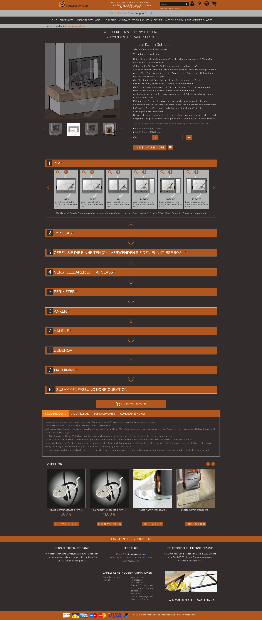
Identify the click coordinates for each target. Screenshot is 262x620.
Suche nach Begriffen (142, 596)
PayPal (106, 580)
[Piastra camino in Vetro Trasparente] (152, 488)
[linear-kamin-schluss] (55, 129)
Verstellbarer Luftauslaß (84, 272)
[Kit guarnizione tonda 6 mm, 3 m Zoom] (66, 488)
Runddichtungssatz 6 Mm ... (66, 509)
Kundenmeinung (132, 413)
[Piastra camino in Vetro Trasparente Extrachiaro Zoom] (196, 488)
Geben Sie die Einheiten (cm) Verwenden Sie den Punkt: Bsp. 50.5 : (120, 252)
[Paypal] (126, 615)
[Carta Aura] (75, 615)
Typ (57, 163)
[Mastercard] (102, 615)
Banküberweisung (112, 577)
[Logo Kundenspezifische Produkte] (73, 5)
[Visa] (114, 615)
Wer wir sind (137, 577)
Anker (61, 311)
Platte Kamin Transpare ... (152, 509)
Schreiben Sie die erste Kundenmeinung (150, 49)
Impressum (136, 580)
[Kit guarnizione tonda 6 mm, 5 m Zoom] (109, 488)
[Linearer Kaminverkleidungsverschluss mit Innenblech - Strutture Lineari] (109, 129)
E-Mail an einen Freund (170, 147)
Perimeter (65, 292)
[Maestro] (93, 615)
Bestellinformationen (142, 585)
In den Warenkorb (66, 524)
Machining (65, 370)
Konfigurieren (153, 524)
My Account (137, 582)
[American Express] (84, 615)
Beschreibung (56, 413)
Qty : (135, 137)
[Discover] (66, 615)
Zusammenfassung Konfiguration (92, 389)
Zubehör (63, 350)
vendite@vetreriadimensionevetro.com (131, 5)
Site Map (135, 593)
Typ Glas (63, 233)
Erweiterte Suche (139, 599)
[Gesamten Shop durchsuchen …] (187, 4)
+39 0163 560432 (131, 7)
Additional (80, 413)
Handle (62, 331)
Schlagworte (104, 413)
